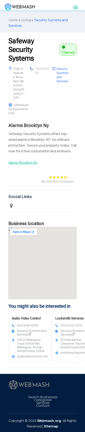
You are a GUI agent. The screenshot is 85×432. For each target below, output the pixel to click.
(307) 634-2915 (71, 325)
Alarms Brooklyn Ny (23, 162)
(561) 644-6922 (28, 325)
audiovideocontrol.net (32, 356)
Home (13, 20)
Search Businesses (43, 397)
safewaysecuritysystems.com (18, 109)
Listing (26, 20)
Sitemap (51, 426)
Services (43, 402)
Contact (43, 405)
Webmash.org (49, 420)
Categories (43, 400)
